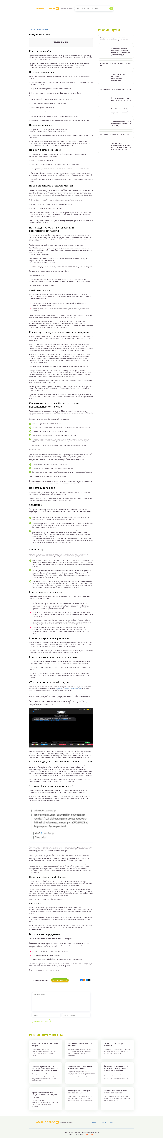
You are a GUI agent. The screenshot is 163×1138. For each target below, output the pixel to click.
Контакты (112, 1122)
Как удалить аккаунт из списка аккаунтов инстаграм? (80, 1067)
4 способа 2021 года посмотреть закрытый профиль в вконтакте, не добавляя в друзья (120, 52)
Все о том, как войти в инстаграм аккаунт (45, 1045)
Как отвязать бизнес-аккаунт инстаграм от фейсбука (115, 1092)
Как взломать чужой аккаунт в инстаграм (115, 89)
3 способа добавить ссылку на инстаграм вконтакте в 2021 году (121, 124)
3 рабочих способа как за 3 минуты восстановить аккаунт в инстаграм (44, 1095)
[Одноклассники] (84, 980)
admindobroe (47, 8)
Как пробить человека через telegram (114, 134)
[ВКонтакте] (81, 980)
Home (33, 29)
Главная (93, 1122)
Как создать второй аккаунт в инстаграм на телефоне (79, 1092)
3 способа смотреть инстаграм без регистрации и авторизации (118, 77)
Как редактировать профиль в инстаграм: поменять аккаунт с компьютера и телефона (116, 1068)
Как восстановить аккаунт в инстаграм (114, 1045)
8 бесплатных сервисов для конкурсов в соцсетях (121, 99)
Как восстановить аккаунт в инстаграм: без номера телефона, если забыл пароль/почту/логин (45, 1068)
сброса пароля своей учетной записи (69, 689)
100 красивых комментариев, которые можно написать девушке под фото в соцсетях (121, 146)
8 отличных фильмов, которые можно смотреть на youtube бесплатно (121, 111)
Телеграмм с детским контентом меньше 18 (115, 64)
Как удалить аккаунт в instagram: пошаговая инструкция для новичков (114, 39)
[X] (89, 980)
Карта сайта (103, 1122)
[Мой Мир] (87, 980)
